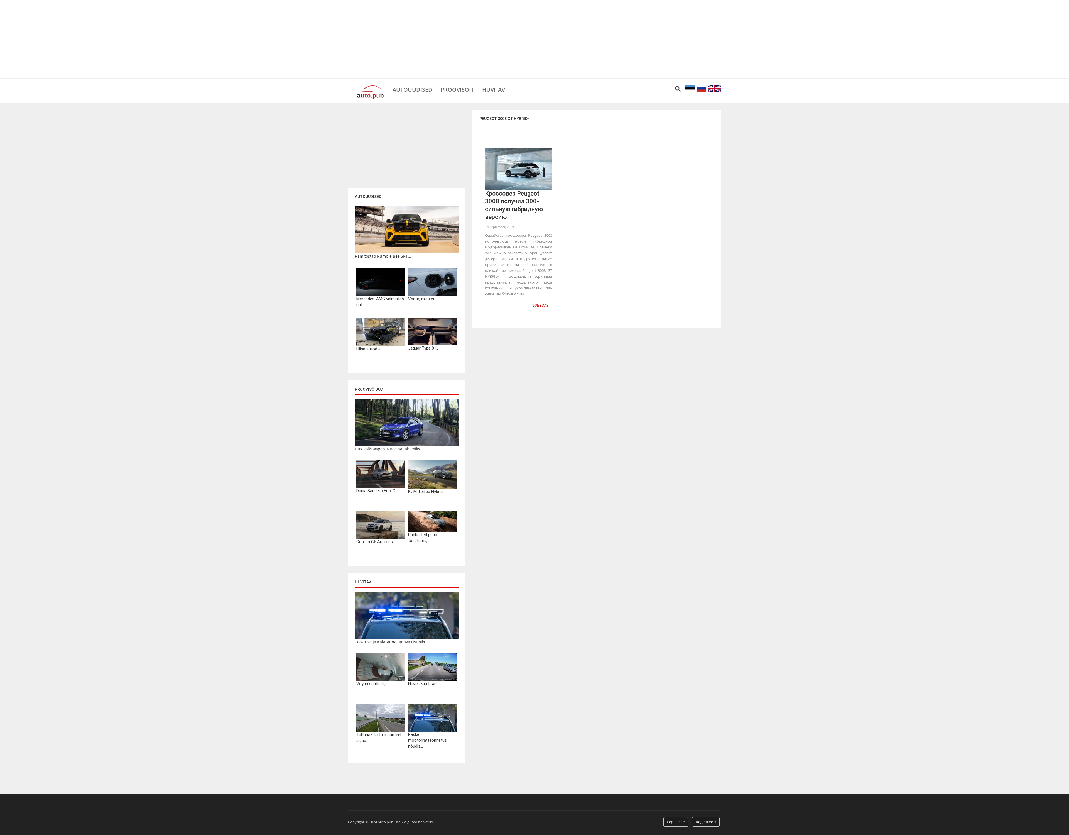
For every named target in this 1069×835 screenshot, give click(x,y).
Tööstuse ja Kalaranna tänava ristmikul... (393, 641)
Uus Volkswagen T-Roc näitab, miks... (389, 448)
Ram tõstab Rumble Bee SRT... (383, 256)
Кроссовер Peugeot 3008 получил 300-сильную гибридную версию (514, 205)
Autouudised (412, 89)
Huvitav (493, 89)
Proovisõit (457, 89)
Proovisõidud (369, 389)
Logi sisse (676, 821)
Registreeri (706, 821)
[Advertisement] (534, 39)
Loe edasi (541, 305)
